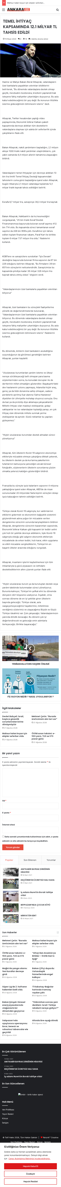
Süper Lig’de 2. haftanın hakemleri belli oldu (14, 988)
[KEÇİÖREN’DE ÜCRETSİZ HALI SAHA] (11, 884)
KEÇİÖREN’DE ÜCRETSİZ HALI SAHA (37, 880)
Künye (5, 1118)
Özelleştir (30, 1174)
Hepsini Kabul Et (30, 1166)
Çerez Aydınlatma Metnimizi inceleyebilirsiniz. (29, 1158)
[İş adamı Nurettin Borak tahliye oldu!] (11, 896)
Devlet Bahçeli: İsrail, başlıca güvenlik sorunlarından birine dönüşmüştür (13, 720)
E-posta (6, 813)
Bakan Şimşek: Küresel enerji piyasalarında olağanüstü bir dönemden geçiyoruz (13, 1006)
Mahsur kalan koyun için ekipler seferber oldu (27, 3)
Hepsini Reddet (30, 1181)
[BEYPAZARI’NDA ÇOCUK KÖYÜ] (11, 907)
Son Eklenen (30, 860)
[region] (30, 1165)
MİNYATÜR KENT (28, 915)
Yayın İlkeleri (7, 1114)
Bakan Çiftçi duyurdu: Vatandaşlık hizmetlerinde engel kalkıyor (43, 973)
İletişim (5, 1123)
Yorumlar (51, 860)
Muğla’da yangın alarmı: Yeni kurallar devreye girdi (14, 971)
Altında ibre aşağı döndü (45, 1020)
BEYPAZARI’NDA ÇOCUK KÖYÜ (35, 904)
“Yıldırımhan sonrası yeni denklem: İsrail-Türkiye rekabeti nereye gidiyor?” (45, 1005)
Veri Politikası (8, 1110)
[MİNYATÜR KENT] (11, 918)
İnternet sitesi (8, 825)
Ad (4, 801)
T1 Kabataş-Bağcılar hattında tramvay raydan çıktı (42, 989)
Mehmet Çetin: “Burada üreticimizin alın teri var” (44, 717)
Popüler (9, 860)
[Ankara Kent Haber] (18, 9)
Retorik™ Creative (50, 1137)
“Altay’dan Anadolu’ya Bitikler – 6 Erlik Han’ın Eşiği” (44, 956)
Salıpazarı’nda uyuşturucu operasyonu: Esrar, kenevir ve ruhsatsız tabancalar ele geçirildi (15, 1026)
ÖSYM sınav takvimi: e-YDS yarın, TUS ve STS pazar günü (43, 736)
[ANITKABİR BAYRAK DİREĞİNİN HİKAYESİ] (11, 872)
